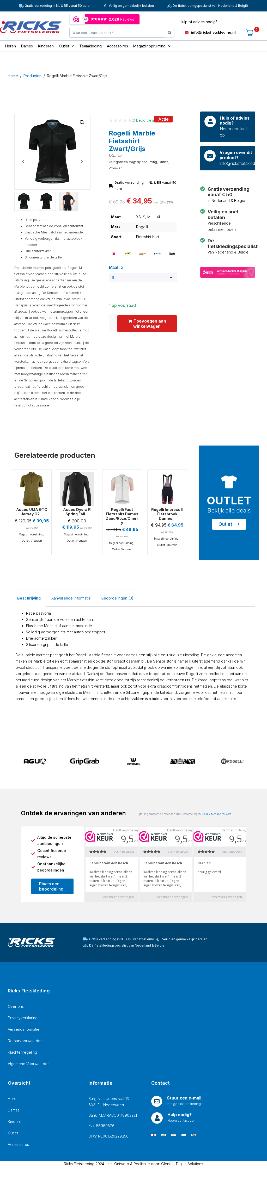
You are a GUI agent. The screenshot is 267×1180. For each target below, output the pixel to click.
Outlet (163, 162)
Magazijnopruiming (143, 162)
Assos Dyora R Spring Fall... (77, 511)
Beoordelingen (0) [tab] (117, 598)
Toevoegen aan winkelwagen (149, 323)
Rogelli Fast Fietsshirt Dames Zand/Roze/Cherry (122, 516)
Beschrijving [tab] (29, 598)
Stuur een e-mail (184, 1098)
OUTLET (229, 500)
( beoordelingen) (147, 120)
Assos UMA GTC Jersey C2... (31, 511)
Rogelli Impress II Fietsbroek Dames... (167, 514)
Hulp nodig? (179, 1114)
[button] (82, 122)
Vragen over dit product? (236, 155)
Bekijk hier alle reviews (216, 814)
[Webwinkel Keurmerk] (227, 272)
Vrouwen (115, 168)
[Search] (169, 33)
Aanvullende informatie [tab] (71, 598)
